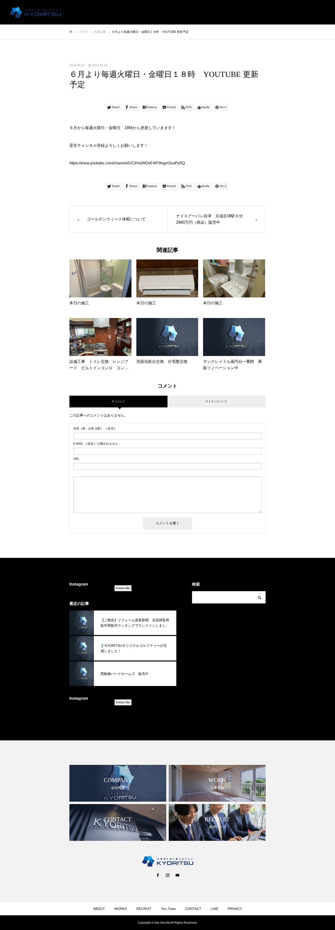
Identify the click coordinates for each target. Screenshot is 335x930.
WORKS (206, 12)
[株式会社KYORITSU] (35, 12)
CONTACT (278, 12)
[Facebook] (157, 875)
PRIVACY (318, 12)
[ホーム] (70, 31)
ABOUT (186, 12)
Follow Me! (123, 588)
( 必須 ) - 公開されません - (96, 443)
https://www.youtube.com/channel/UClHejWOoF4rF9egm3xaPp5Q (127, 163)
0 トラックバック (216, 401)
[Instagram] (167, 875)
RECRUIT (229, 12)
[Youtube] (177, 875)
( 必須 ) (94, 428)
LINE (298, 12)
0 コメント (118, 401)
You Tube (253, 12)
